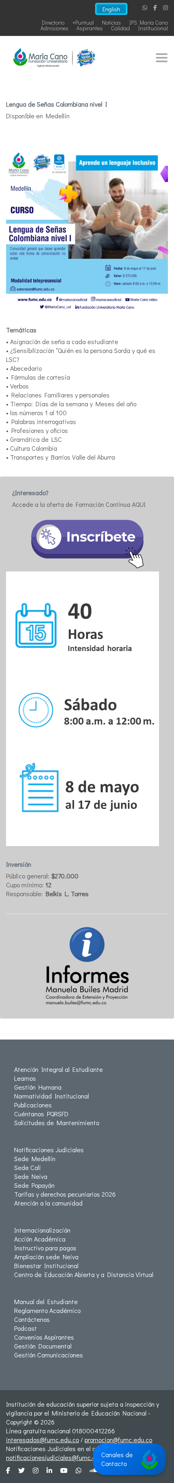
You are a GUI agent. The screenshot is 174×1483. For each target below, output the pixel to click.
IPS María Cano (148, 22)
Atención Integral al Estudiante (58, 1069)
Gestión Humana (38, 1087)
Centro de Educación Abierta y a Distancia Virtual (83, 1274)
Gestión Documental (43, 1346)
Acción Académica (40, 1239)
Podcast (25, 1328)
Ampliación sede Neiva (46, 1256)
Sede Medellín (34, 1158)
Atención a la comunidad (48, 1203)
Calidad (120, 28)
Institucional (153, 28)
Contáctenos (32, 1319)
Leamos (25, 1078)
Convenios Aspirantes (44, 1337)
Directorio (53, 22)
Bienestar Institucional (46, 1265)
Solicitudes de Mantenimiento (56, 1122)
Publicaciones (33, 1105)
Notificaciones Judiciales (49, 1149)
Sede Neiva (30, 1176)
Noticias (111, 22)
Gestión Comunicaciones (48, 1355)
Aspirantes (89, 28)
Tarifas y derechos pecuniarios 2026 (65, 1194)
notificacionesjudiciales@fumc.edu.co (58, 1457)
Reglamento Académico (47, 1310)
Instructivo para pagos (45, 1248)
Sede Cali (27, 1167)
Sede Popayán (34, 1185)
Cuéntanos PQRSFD (41, 1113)
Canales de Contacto (117, 1459)
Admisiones (54, 28)
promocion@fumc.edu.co (118, 1439)
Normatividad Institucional (51, 1096)
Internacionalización (42, 1230)
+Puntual (83, 22)
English (111, 9)
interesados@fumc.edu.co (42, 1439)
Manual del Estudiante (46, 1301)
